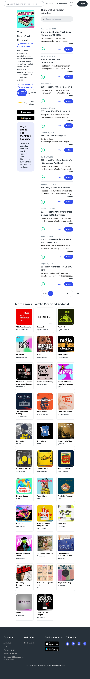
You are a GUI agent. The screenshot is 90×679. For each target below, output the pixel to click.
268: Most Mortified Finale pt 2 (56, 87)
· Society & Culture (25, 84)
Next (79, 293)
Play (69, 49)
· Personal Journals (25, 87)
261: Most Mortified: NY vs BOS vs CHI (56, 268)
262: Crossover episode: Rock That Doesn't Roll (56, 241)
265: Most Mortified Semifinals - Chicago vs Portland (56, 161)
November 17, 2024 (48, 108)
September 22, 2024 (48, 184)
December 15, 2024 (48, 56)
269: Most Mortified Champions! (51, 61)
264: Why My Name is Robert (55, 187)
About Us (7, 643)
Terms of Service (10, 653)
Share (33, 93)
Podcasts (49, 4)
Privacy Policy (9, 650)
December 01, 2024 (48, 84)
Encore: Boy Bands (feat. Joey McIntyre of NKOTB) (56, 33)
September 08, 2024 (48, 209)
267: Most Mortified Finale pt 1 (56, 111)
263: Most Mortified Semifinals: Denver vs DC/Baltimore (57, 213)
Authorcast (62, 4)
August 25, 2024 (47, 236)
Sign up (72, 3)
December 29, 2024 (48, 29)
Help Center (29, 643)
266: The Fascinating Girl (53, 135)
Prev (45, 293)
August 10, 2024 (47, 264)
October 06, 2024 (47, 157)
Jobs (5, 646)
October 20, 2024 (47, 132)
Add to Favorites (23, 93)
